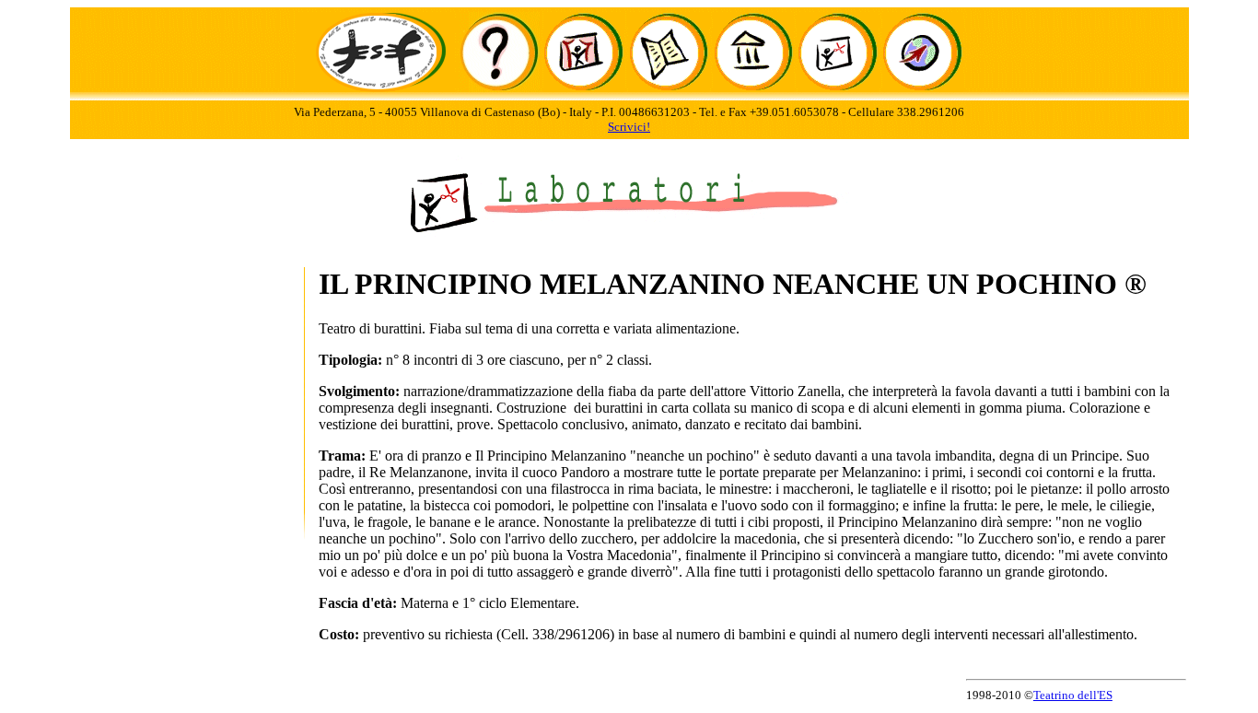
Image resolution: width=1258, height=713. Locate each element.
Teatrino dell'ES (1072, 695)
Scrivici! (629, 127)
